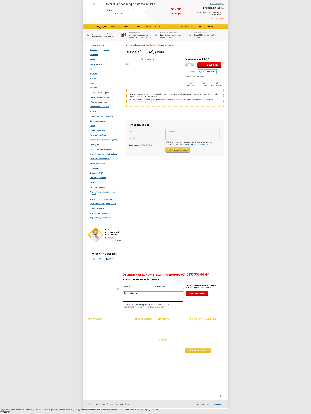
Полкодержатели (97, 130)
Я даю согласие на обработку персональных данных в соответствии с (188, 143)
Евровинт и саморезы (99, 50)
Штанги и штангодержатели (103, 203)
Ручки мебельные (97, 163)
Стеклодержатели (98, 177)
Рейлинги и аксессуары (100, 159)
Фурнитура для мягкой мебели (103, 154)
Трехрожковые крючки (100, 102)
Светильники (96, 168)
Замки (92, 59)
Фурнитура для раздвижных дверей (102, 193)
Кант (92, 69)
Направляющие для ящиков (102, 116)
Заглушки (94, 54)
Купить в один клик (207, 71)
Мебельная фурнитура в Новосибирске (140, 45)
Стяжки (93, 182)
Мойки (93, 111)
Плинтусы (94, 144)
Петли (92, 125)
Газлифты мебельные (99, 107)
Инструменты (96, 64)
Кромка (93, 83)
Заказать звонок (217, 18)
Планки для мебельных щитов (103, 140)
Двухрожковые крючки (100, 97)
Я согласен (5, 413)
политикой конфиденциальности (194, 144)
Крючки (93, 88)
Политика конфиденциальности (210, 404)
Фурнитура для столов (100, 218)
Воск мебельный (97, 45)
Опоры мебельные (98, 121)
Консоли (93, 73)
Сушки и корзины (97, 187)
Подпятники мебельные (100, 149)
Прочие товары (97, 208)
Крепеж (93, 78)
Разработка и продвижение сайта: (208, 393)
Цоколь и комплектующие (101, 199)
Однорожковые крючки (100, 92)
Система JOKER (96, 173)
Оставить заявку (197, 293)
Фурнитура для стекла (100, 213)
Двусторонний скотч (99, 135)
